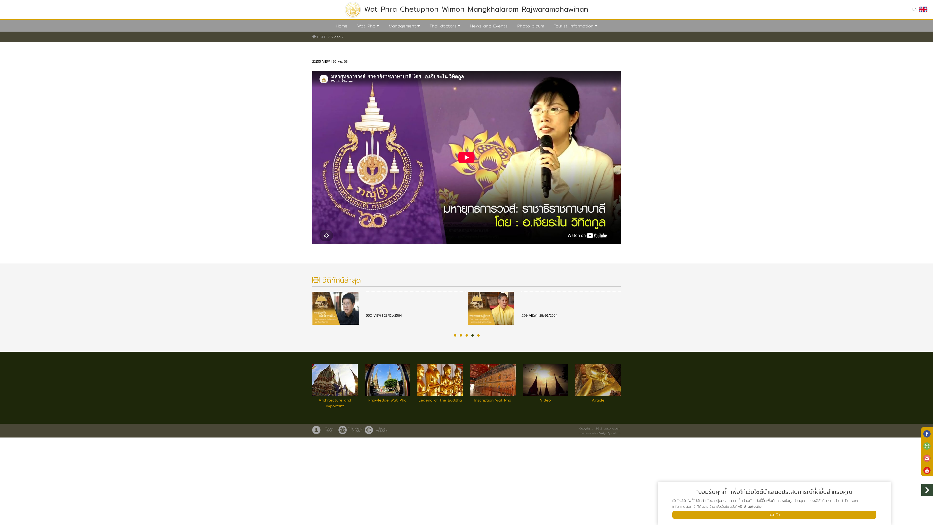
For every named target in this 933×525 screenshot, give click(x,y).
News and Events (489, 25)
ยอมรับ (774, 515)
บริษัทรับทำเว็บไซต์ (588, 433)
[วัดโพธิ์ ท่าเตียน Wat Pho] (927, 433)
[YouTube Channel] (927, 469)
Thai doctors (443, 25)
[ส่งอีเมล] (927, 457)
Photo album (530, 25)
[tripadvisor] (927, 445)
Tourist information (574, 25)
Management (402, 25)
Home (341, 25)
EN (915, 9)
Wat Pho (366, 25)
